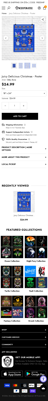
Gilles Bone (11, 80)
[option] (24, 38)
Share (42, 19)
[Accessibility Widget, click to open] (43, 378)
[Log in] (39, 8)
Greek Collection (36, 321)
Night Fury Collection (36, 261)
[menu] (3, 8)
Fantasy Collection (12, 321)
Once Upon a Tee (14, 396)
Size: (4, 88)
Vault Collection (36, 291)
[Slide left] (5, 38)
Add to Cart (20, 116)
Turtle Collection (12, 291)
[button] (8, 8)
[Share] (42, 19)
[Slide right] (42, 38)
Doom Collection (12, 261)
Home (4, 13)
